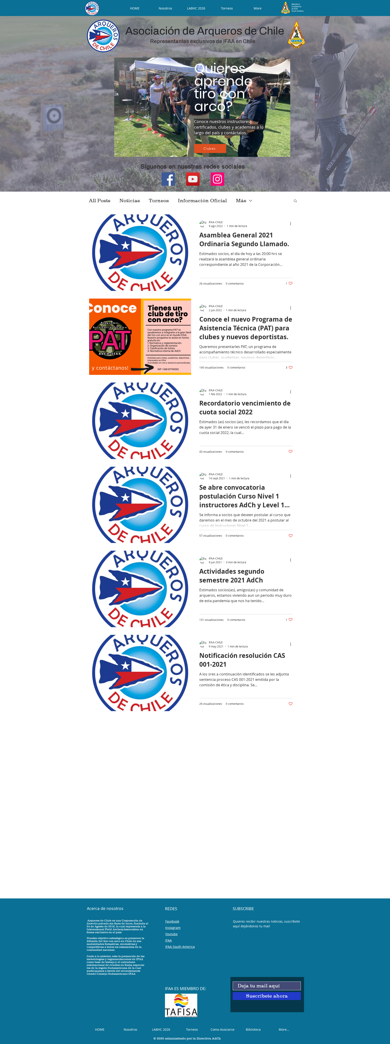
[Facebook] (168, 179)
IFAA (168, 940)
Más (241, 200)
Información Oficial (202, 200)
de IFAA (295, 9)
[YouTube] (193, 179)
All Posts (99, 200)
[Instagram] (217, 179)
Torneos (159, 200)
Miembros (296, 4)
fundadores (296, 6)
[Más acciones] (292, 224)
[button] (295, 201)
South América (298, 11)
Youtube (171, 934)
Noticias (129, 200)
